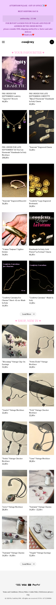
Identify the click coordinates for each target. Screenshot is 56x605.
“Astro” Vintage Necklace (12, 507)
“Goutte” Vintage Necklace (13, 410)
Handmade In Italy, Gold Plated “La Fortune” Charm (40, 250)
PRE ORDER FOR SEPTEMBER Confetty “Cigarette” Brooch (11, 96)
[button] (25, 102)
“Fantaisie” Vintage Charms (40, 507)
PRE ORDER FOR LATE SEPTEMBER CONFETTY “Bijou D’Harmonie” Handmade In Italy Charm (41, 97)
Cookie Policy (33, 592)
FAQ (28, 595)
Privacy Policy (23, 592)
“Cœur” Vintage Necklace (39, 458)
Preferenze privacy (45, 592)
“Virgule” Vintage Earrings (40, 553)
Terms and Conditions (10, 592)
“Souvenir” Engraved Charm (40, 147)
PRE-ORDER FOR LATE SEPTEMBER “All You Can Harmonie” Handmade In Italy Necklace (14, 151)
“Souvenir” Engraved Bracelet (14, 201)
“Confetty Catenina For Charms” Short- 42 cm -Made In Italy (13, 300)
